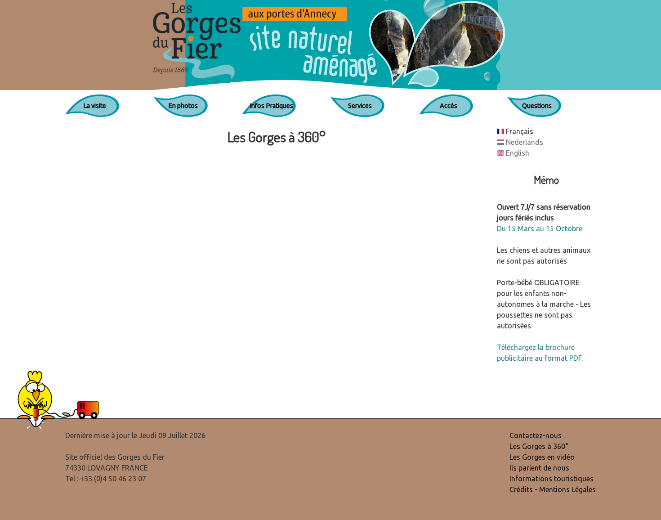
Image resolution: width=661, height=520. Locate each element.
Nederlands (523, 142)
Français (518, 131)
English (516, 153)
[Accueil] (330, 45)
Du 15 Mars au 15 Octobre (539, 228)
